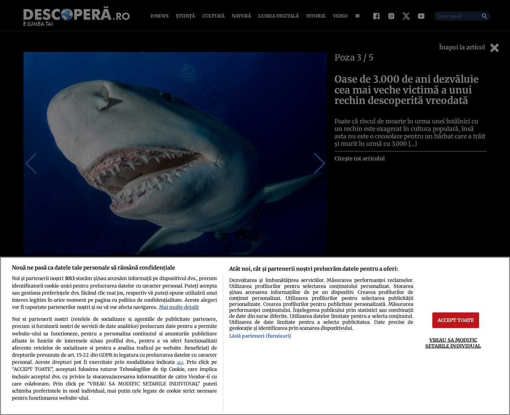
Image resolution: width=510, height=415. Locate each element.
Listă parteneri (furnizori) (260, 336)
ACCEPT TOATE (456, 320)
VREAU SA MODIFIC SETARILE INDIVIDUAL (453, 342)
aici (180, 362)
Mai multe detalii (179, 307)
